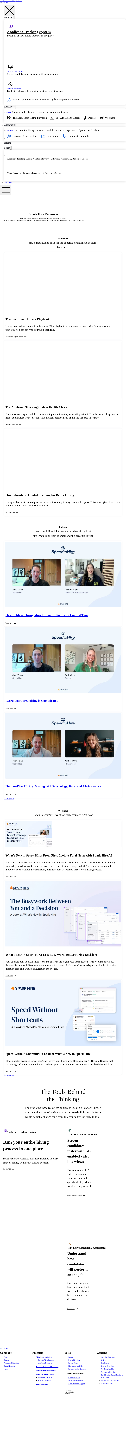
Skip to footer (17, 1)
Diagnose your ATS (12, 424)
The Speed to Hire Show (108, 1372)
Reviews (103, 1360)
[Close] (9, 10)
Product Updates (42, 1384)
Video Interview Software (44, 1357)
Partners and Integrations (11, 1363)
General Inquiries (9, 1366)
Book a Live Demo (74, 1360)
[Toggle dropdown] (13, 17)
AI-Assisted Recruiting (45, 1377)
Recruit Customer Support (76, 1384)
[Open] (5, 190)
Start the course (10, 512)
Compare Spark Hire (107, 1366)
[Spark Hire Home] (4, 1348)
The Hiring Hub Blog (107, 1369)
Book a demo (8, 182)
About (6, 1357)
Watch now (9, 623)
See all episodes (9, 799)
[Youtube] (45, 1397)
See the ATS (7, 1169)
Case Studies (105, 1363)
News (6, 1369)
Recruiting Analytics (44, 1380)
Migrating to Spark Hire (75, 1366)
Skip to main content (6, 1)
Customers (9, 130)
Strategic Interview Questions (110, 1380)
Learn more (71, 1309)
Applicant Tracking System (29, 32)
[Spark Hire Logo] (4, 2)
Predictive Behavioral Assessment (47, 1367)
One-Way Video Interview (15, 71)
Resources (9, 112)
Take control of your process (14, 336)
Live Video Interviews (45, 1363)
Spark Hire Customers (107, 1357)
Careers (6, 1360)
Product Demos (73, 1363)
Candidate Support (74, 1378)
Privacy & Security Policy (80, 1390)
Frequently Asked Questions (77, 1369)
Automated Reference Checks (46, 1370)
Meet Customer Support (75, 1381)
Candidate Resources (107, 1383)
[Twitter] (45, 1412)
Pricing (7, 142)
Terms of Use (91, 1390)
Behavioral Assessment (14, 88)
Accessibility (98, 1390)
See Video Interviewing (74, 1195)
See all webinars (9, 1075)
